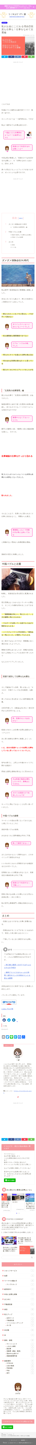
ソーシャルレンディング (20, 1323)
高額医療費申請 (20, 1356)
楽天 (20, 1373)
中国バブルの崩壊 (17, 237)
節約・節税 (18, 1340)
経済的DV (18, 1289)
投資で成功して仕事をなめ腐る (22, 235)
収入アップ (18, 1314)
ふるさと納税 (20, 1346)
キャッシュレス (20, 1344)
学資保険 (20, 1368)
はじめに (4, 22)
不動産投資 (18, 1304)
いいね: (14, 247)
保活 (18, 1309)
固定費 (20, 1348)
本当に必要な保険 (18, 1294)
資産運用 (18, 1361)
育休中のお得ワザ (20, 1353)
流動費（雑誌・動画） (20, 1351)
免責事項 (23, 1440)
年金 (20, 1370)
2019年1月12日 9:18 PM (8, 1229)
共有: (13, 245)
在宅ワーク (20, 1318)
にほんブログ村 (7, 1009)
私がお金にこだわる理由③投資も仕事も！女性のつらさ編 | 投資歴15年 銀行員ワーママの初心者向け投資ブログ (18, 1225)
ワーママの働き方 (18, 1281)
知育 (18, 1276)
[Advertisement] (18, 82)
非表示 (21, 218)
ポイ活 (20, 1325)
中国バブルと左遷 (15, 232)
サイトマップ (14, 1440)
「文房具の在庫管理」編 (19, 227)
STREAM (20, 1363)
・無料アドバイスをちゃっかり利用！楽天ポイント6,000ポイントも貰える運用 (17, 975)
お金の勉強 (20, 1365)
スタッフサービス (18, 1271)
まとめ (11, 242)
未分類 (18, 1330)
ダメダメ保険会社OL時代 (18, 224)
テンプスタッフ (20, 1284)
